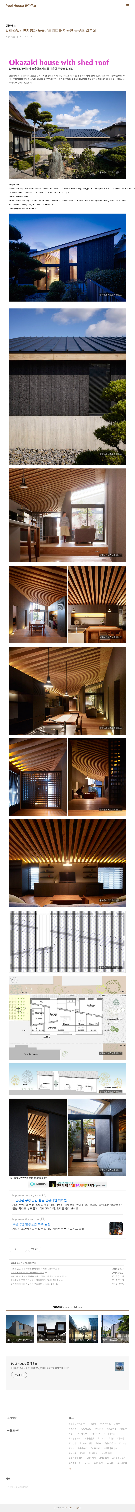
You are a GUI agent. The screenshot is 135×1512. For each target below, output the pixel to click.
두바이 (102, 1438)
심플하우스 (15, 1263)
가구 (99, 1443)
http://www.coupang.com (26, 1195)
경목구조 (96, 1433)
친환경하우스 (119, 1458)
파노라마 (92, 1458)
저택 (72, 1448)
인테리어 (94, 1453)
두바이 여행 (86, 1443)
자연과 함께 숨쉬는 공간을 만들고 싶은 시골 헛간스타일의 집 (37, 1276)
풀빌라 (124, 1428)
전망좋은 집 (75, 1463)
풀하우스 (122, 1438)
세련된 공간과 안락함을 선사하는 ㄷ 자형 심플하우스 (34, 1268)
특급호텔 (123, 1463)
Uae (88, 1463)
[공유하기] (19, 1249)
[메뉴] (128, 6)
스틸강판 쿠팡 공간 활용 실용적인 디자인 (39, 1200)
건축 (94, 1423)
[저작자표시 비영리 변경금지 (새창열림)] (45, 1249)
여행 (112, 1438)
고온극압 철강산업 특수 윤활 (31, 1224)
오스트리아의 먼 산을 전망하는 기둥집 (27, 1272)
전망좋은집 (86, 1428)
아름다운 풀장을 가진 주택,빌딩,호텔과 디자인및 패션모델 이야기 (40, 1368)
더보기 (71, 1469)
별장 (83, 1453)
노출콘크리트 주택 (78, 1423)
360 (118, 1423)
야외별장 (90, 1438)
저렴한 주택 (75, 1438)
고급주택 (83, 1433)
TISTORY (69, 1508)
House (99, 1428)
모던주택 (112, 1428)
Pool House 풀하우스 (21, 6)
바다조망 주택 (76, 1458)
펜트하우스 (111, 1443)
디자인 (123, 1443)
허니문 (73, 1453)
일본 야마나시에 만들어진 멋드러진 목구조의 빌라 (33, 1284)
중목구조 (83, 1448)
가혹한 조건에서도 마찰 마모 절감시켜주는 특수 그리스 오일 (48, 1228)
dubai (73, 1428)
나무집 (73, 1443)
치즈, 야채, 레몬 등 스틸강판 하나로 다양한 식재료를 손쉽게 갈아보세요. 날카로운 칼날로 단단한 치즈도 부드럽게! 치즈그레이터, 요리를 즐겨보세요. (67, 1206)
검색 (62, 1487)
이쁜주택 (96, 1448)
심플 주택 (107, 1453)
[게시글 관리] (23, 1249)
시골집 (111, 1463)
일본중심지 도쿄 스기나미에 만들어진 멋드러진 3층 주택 (35, 1280)
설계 (72, 1433)
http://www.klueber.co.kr (25, 1219)
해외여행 (99, 1463)
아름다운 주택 (111, 1448)
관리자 (78, 1508)
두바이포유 (110, 1433)
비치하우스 (106, 1423)
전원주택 (105, 1458)
